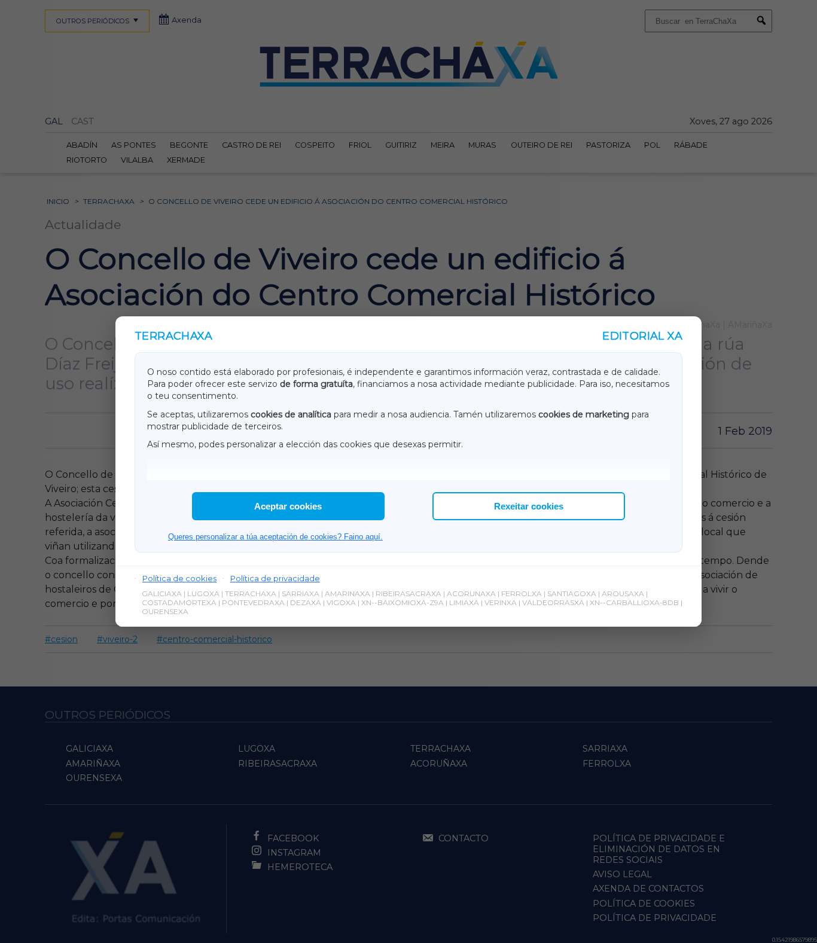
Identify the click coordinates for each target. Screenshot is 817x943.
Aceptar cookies (288, 506)
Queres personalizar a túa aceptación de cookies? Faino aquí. (275, 536)
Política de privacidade (275, 578)
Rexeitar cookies (528, 506)
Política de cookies (179, 578)
